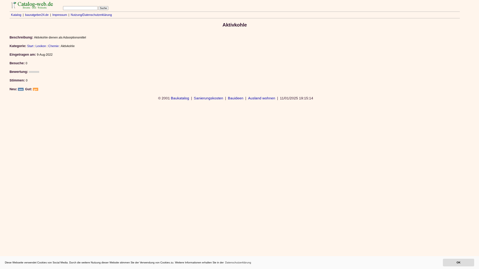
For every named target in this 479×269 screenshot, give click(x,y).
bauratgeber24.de (37, 14)
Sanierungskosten (208, 98)
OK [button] (458, 262)
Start (30, 46)
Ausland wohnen (261, 98)
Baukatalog (180, 98)
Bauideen (235, 98)
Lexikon (41, 46)
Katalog (16, 14)
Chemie (53, 46)
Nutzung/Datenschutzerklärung (91, 14)
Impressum (59, 14)
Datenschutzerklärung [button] (238, 262)
